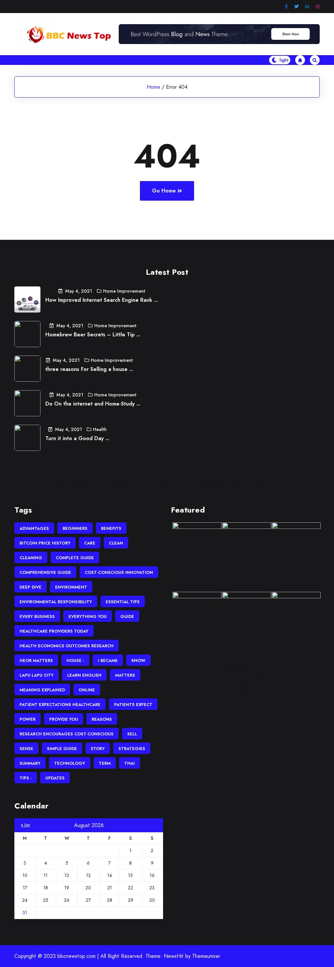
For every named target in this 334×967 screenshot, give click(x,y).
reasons (102, 719)
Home (153, 87)
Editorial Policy (115, 484)
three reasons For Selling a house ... (89, 369)
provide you (63, 719)
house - (75, 660)
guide (127, 616)
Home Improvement (124, 291)
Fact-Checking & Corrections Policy (180, 484)
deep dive (30, 587)
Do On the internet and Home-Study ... (92, 403)
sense (26, 748)
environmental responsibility (56, 602)
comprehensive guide (45, 572)
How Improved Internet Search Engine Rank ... (101, 300)
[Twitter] (296, 6)
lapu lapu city (36, 675)
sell (132, 734)
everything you (87, 616)
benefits (111, 528)
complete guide (75, 558)
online (87, 690)
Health (100, 429)
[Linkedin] (307, 6)
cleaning (31, 558)
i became (108, 660)
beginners (75, 528)
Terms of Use (270, 471)
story (98, 748)
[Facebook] (286, 6)
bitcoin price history (45, 543)
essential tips (123, 602)
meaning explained (42, 690)
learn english (84, 675)
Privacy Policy (149, 471)
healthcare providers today (54, 631)
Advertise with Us (228, 471)
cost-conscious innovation (119, 572)
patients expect (133, 704)
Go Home (164, 190)
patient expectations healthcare (60, 704)
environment (71, 587)
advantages (34, 528)
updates (55, 778)
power (28, 719)
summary (30, 763)
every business (37, 616)
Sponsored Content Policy (257, 484)
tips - (26, 778)
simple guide (62, 748)
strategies (131, 748)
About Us (85, 471)
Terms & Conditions (69, 484)
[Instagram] (318, 6)
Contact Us (54, 471)
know (138, 660)
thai (129, 763)
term (105, 763)
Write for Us (186, 471)
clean (116, 543)
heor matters (36, 660)
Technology (69, 763)
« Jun (25, 824)
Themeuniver (206, 956)
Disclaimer (115, 471)
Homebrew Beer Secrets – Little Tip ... (92, 334)
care (89, 543)
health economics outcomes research (67, 646)
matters (125, 675)
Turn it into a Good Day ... (77, 438)
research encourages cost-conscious (67, 734)
